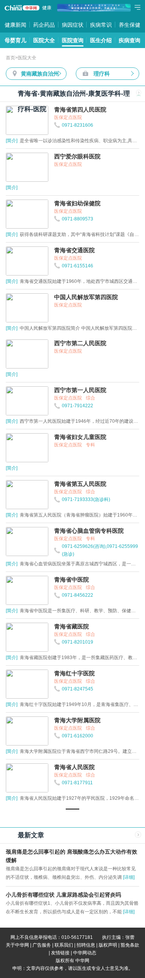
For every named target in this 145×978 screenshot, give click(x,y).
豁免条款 (130, 945)
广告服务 (41, 945)
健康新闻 (15, 25)
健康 (46, 7)
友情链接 (60, 953)
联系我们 (64, 945)
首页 (10, 57)
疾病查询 (129, 40)
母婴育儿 (15, 40)
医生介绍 (101, 40)
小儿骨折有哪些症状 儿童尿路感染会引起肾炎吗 (63, 895)
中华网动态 (84, 953)
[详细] (129, 877)
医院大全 (44, 40)
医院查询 (73, 40)
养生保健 (129, 25)
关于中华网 (17, 945)
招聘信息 (86, 945)
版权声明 (108, 945)
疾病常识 (101, 25)
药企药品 (44, 25)
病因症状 (73, 25)
